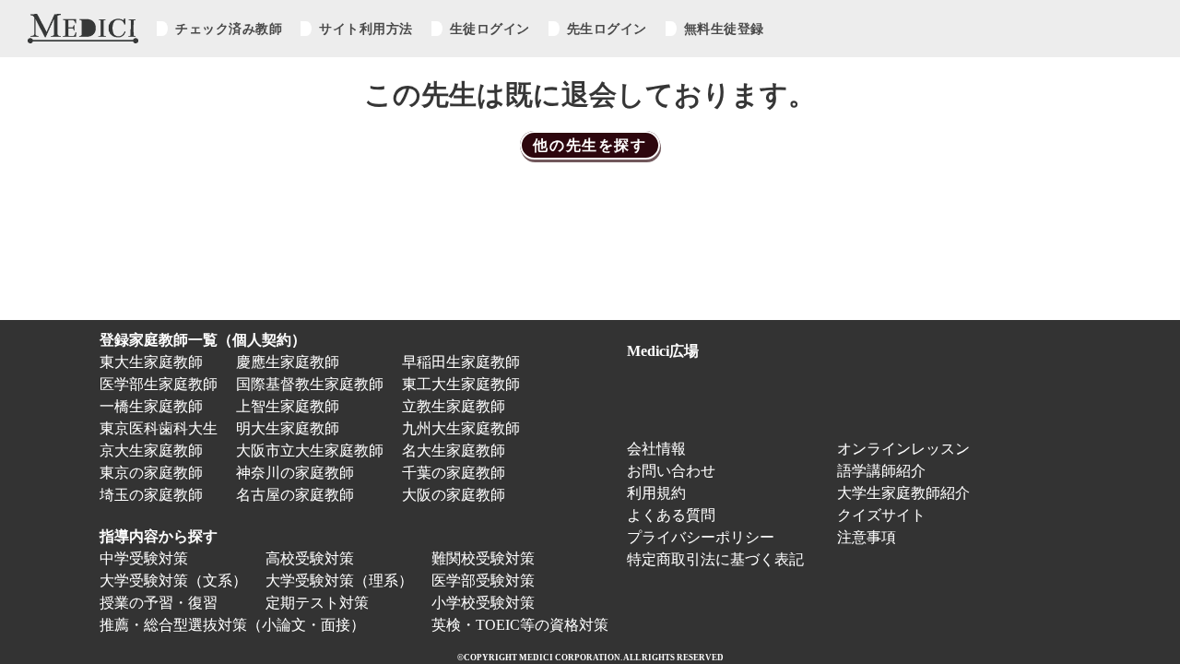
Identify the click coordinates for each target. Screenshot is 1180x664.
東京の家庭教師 (151, 472)
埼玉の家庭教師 (151, 495)
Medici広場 (663, 351)
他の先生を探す (589, 145)
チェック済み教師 (228, 28)
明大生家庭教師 (287, 428)
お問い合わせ (671, 471)
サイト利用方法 (366, 28)
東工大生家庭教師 (461, 384)
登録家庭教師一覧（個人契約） (203, 340)
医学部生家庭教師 (159, 384)
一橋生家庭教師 (151, 406)
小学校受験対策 (483, 603)
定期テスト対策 (317, 603)
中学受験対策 (144, 558)
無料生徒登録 (724, 28)
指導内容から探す (159, 536)
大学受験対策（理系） (339, 580)
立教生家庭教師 (453, 406)
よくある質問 (671, 515)
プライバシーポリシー (700, 537)
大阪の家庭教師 (453, 495)
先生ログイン (607, 28)
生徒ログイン (490, 28)
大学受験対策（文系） (173, 580)
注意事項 (866, 537)
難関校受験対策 (483, 558)
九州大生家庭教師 (461, 428)
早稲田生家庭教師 (461, 362)
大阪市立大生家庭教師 (310, 450)
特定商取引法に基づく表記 (723, 559)
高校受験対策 (310, 558)
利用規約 (656, 493)
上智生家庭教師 (287, 406)
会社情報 (656, 448)
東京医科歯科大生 (159, 428)
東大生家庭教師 (151, 362)
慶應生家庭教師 (287, 362)
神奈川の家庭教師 (295, 472)
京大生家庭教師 (151, 450)
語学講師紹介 (881, 471)
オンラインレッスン (903, 448)
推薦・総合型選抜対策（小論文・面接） (232, 625)
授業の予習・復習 (159, 603)
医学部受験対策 (483, 580)
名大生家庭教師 (453, 450)
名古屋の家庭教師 (295, 495)
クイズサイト (881, 515)
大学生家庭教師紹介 (903, 493)
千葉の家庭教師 (453, 472)
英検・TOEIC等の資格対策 (519, 625)
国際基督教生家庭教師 (310, 384)
